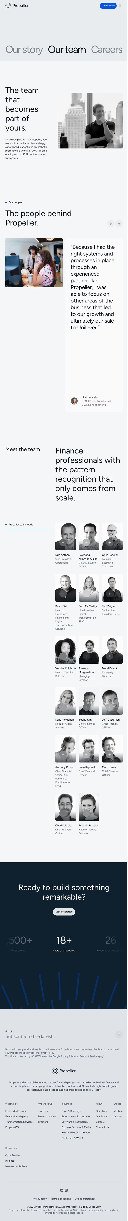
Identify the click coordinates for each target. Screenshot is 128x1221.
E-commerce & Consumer (76, 1116)
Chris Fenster (110, 554)
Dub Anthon (62, 554)
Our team (67, 49)
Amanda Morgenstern (86, 670)
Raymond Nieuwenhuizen (88, 556)
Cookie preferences (85, 1199)
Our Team (101, 1116)
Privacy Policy (47, 1052)
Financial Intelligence (16, 1116)
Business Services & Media (76, 1127)
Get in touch (108, 5)
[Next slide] (119, 223)
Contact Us (102, 1127)
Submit (119, 1034)
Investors (43, 1121)
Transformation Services (18, 1121)
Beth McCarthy (88, 606)
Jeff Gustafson (111, 719)
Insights (9, 1160)
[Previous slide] (110, 223)
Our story (23, 49)
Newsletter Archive (16, 1166)
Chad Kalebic (63, 825)
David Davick (109, 668)
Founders (43, 1111)
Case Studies (12, 1155)
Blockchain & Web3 (72, 1138)
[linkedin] (61, 1190)
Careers (106, 49)
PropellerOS (12, 1127)
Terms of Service (89, 1056)
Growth (118, 1116)
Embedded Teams (15, 1111)
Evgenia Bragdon (88, 825)
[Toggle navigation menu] (120, 5)
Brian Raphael (87, 767)
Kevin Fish (61, 606)
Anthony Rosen (64, 767)
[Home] (17, 6)
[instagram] (66, 1190)
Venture (118, 1111)
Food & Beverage (71, 1111)
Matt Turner (109, 767)
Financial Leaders (47, 1116)
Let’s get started (64, 911)
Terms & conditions (61, 1199)
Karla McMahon (64, 719)
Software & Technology (75, 1121)
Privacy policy (39, 1199)
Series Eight (95, 1206)
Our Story (101, 1111)
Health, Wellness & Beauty (76, 1132)
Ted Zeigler (109, 606)
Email (9, 1031)
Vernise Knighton (65, 668)
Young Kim (85, 719)
